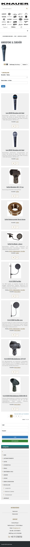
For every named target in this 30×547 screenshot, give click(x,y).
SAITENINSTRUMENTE (9, 458)
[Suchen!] (27, 8)
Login (3, 425)
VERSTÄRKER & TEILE (8, 471)
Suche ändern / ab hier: (6, 80)
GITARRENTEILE (7, 465)
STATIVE (5, 478)
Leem (17, 121)
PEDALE (5, 468)
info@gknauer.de (16, 528)
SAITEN (5, 461)
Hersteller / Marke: (5, 75)
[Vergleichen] (16, 126)
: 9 (25, 64)
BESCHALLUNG (5, 72)
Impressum (15, 511)
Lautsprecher (8, 488)
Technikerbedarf (8, 494)
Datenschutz (15, 514)
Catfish (17, 191)
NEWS (5, 455)
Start (15, 36)
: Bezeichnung (15, 64)
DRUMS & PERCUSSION (9, 481)
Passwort (4, 430)
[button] (13, 126)
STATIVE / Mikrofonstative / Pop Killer (17, 251)
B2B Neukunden (15, 441)
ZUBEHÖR (6, 475)
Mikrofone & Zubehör (9, 491)
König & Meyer (17, 291)
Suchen (3, 86)
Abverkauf (6, 498)
